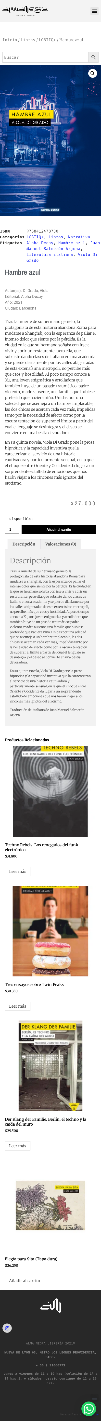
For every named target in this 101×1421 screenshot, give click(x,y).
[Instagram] (7, 1328)
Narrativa (79, 237)
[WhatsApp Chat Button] (88, 1409)
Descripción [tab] (24, 544)
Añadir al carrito (59, 529)
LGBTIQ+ (47, 40)
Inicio (9, 40)
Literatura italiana (49, 254)
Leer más (17, 871)
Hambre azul (71, 243)
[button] (94, 11)
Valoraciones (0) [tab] (60, 544)
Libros (28, 40)
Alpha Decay (39, 243)
